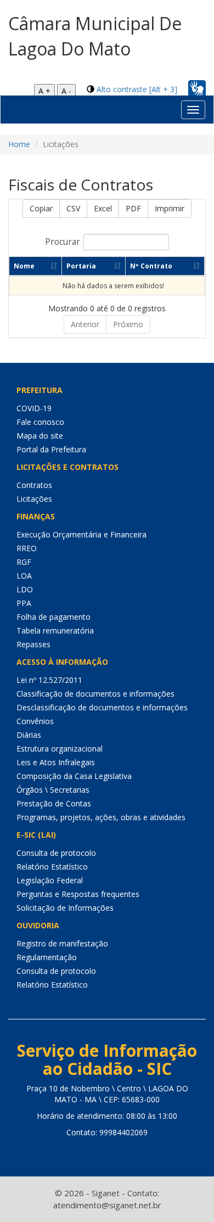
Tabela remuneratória (55, 630)
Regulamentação (46, 957)
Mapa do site (39, 435)
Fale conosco (40, 422)
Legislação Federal (49, 880)
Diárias (28, 735)
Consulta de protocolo (56, 853)
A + (44, 91)
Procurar (62, 242)
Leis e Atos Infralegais (55, 762)
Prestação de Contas (53, 803)
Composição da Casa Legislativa (74, 776)
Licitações (34, 499)
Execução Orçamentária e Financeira (81, 534)
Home (19, 144)
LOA (24, 575)
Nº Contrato (151, 266)
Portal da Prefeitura (51, 449)
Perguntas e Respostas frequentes (77, 894)
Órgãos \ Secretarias (52, 789)
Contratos (34, 485)
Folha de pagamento (53, 617)
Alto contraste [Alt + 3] (137, 89)
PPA (23, 603)
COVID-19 (34, 408)
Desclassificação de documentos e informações (102, 707)
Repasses (33, 644)
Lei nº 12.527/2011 (49, 680)
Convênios (35, 721)
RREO (26, 548)
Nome (24, 266)
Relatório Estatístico (52, 866)
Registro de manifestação (62, 943)
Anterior (85, 324)
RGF (23, 562)
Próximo (128, 324)
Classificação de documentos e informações (95, 693)
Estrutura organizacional (59, 748)
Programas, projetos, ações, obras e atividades (100, 817)
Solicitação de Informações (65, 908)
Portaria (81, 266)
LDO (24, 589)
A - (66, 91)
